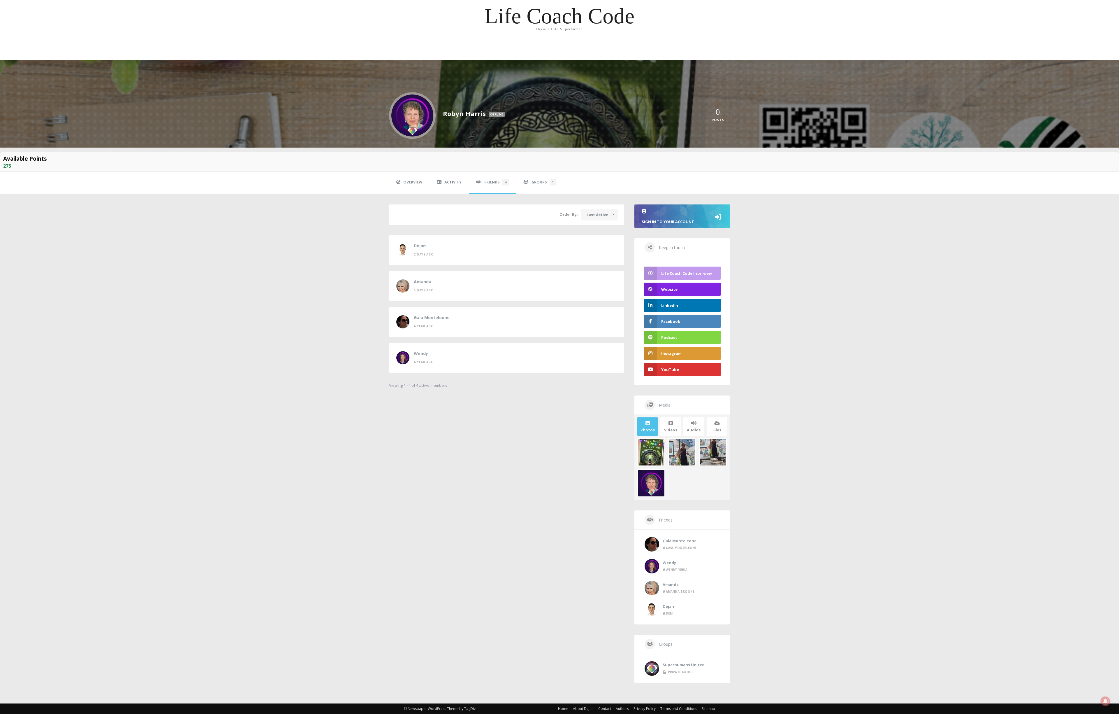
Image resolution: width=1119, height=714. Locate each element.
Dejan (420, 246)
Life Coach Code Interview (686, 273)
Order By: (569, 214)
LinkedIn (669, 305)
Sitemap (708, 708)
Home (563, 708)
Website (669, 289)
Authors (622, 708)
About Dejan (583, 708)
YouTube (670, 369)
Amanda (422, 281)
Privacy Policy (645, 708)
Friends (495, 182)
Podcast (669, 337)
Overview (412, 182)
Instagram (671, 353)
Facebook (670, 321)
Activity (453, 182)
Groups (543, 182)
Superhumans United (684, 664)
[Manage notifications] (1105, 701)
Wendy (421, 353)
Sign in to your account (668, 221)
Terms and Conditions (678, 708)
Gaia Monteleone (432, 317)
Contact (604, 708)
